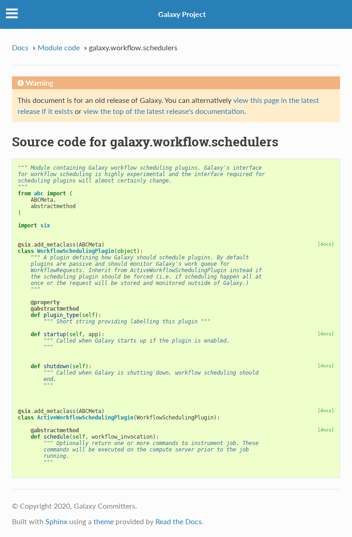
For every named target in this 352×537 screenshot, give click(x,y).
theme (104, 521)
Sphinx (56, 521)
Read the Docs (178, 521)
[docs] (326, 244)
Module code (59, 47)
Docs (20, 47)
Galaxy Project (182, 14)
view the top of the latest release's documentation (163, 111)
